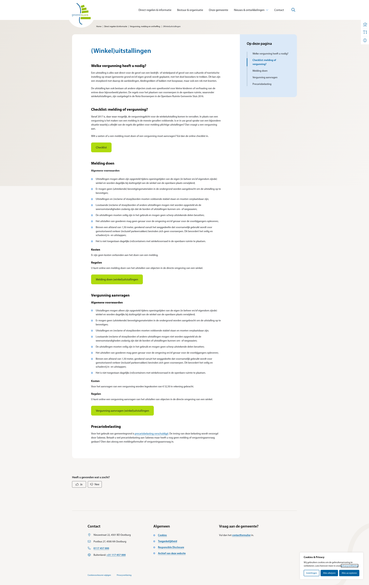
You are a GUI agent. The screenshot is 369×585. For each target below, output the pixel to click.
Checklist (101, 147)
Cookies (162, 535)
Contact (279, 10)
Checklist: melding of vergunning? (264, 62)
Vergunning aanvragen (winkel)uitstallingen (122, 410)
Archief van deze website (172, 553)
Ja (81, 484)
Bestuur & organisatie (190, 10)
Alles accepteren (349, 573)
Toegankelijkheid (167, 541)
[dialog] (331, 565)
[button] (365, 24)
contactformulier (241, 535)
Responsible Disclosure (171, 547)
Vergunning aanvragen (265, 77)
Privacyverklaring (124, 575)
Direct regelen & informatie (155, 10)
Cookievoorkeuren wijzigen (99, 575)
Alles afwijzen (329, 573)
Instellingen (311, 573)
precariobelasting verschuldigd (151, 433)
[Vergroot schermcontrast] (365, 40)
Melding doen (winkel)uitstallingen (117, 279)
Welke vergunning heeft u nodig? (271, 53)
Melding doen (260, 70)
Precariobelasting (262, 84)
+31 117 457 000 (116, 554)
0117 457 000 (101, 548)
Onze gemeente (218, 10)
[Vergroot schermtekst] (365, 32)
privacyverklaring (349, 565)
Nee (97, 484)
